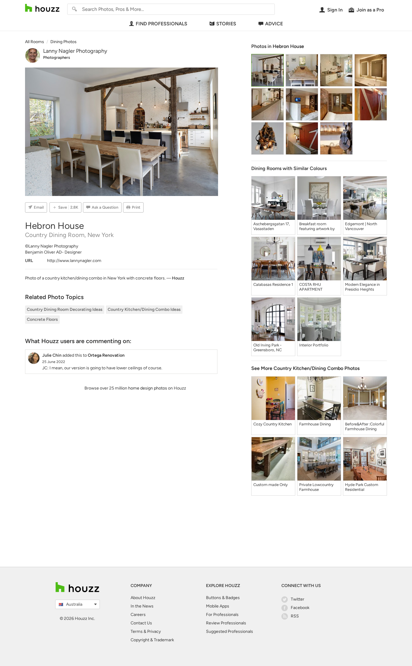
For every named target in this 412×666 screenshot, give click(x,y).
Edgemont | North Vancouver (361, 226)
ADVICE (274, 24)
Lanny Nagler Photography (75, 51)
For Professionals (222, 614)
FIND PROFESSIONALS (161, 24)
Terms (137, 631)
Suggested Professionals (229, 631)
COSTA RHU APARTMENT (310, 287)
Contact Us (141, 623)
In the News (142, 606)
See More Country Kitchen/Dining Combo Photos (305, 368)
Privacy (154, 631)
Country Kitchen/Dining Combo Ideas (144, 309)
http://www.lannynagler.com (74, 260)
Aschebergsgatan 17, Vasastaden (271, 226)
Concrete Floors (42, 319)
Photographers (56, 57)
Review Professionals (226, 623)
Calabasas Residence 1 (273, 284)
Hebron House (288, 46)
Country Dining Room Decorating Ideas (65, 309)
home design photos (147, 388)
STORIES (226, 24)
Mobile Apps (217, 606)
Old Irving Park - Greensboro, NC (267, 347)
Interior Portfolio (313, 345)
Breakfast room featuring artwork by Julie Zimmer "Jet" (317, 226)
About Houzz (143, 597)
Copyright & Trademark (152, 639)
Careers (138, 614)
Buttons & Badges (223, 597)
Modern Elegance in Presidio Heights (362, 287)
